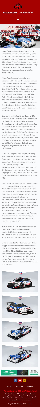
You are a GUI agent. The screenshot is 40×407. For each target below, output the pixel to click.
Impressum (19, 386)
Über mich (9, 386)
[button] (18, 19)
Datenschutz (30, 386)
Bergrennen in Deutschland (18, 12)
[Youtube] (20, 380)
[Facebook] (15, 380)
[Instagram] (24, 380)
